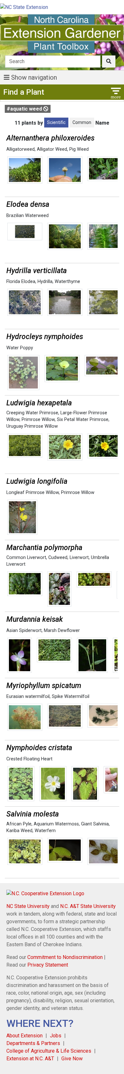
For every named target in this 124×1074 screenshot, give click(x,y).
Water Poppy (19, 348)
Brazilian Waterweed (27, 215)
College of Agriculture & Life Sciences (48, 1051)
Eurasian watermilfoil (28, 696)
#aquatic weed (25, 109)
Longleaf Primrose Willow (32, 492)
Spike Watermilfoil (70, 696)
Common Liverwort (26, 557)
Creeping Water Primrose (32, 413)
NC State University (28, 906)
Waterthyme (67, 281)
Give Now (72, 1059)
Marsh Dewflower (62, 630)
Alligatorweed (20, 149)
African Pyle (18, 824)
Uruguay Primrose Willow (32, 426)
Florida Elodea (20, 281)
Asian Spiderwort (24, 630)
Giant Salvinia (95, 824)
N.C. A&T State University (88, 906)
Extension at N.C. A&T (30, 1059)
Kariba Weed (19, 830)
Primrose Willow (38, 419)
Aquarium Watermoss (56, 824)
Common (81, 122)
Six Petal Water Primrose (82, 419)
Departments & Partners (33, 1043)
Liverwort (79, 557)
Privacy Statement (47, 965)
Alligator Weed (52, 149)
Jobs (55, 1036)
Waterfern (45, 830)
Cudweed (57, 557)
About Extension (24, 1036)
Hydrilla (45, 281)
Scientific (56, 122)
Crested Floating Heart (29, 759)
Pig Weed (79, 149)
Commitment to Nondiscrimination (65, 957)
